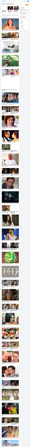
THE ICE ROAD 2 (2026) (23, 14)
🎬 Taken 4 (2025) (22, 8)
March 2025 (22, 23)
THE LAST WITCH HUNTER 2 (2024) (24, 9)
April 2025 (22, 22)
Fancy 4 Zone (3, 1)
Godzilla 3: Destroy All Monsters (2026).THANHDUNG (24, 13)
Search (21, 3)
